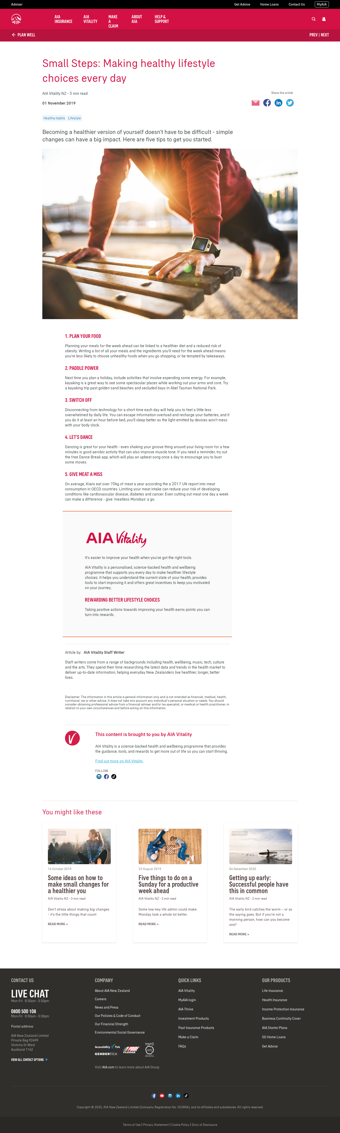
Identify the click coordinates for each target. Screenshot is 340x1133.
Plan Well (26, 35)
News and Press (106, 1007)
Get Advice (242, 4)
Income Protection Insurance (283, 1009)
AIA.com (108, 1067)
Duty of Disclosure (204, 1125)
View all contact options (27, 1060)
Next (325, 35)
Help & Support (162, 19)
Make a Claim (113, 21)
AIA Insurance (63, 19)
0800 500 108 (23, 1011)
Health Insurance (274, 1000)
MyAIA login (187, 1000)
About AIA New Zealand (112, 991)
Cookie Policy (180, 1125)
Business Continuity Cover (281, 1018)
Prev (313, 35)
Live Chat (30, 993)
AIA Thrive (185, 1009)
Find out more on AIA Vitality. (119, 761)
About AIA (137, 19)
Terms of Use (132, 1125)
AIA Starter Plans (274, 1028)
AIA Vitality (90, 19)
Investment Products (193, 1018)
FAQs (182, 1046)
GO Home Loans (274, 1037)
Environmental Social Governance (120, 1032)
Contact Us (297, 4)
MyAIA (322, 4)
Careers (100, 999)
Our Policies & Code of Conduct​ (117, 1016)
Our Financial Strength (111, 1024)
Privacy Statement (156, 1125)
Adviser (17, 4)
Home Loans (269, 4)
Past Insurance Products (196, 1028)
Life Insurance (272, 991)
